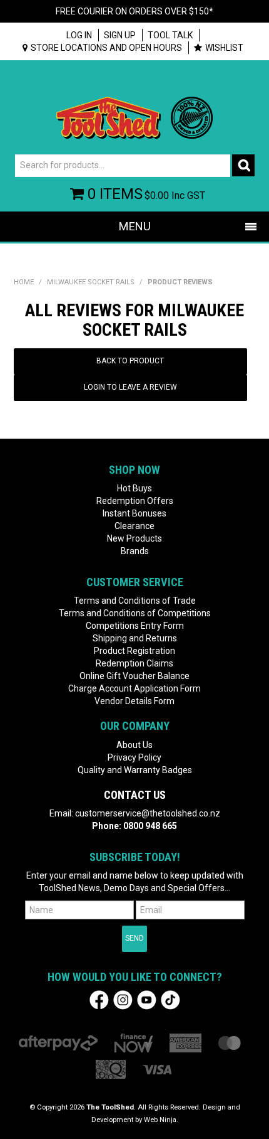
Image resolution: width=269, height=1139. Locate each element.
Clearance (134, 526)
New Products (134, 538)
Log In (79, 35)
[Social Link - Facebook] (99, 999)
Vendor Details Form (134, 701)
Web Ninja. (161, 1120)
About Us (134, 745)
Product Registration (134, 651)
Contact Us (135, 794)
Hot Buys (134, 488)
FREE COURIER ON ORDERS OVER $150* (134, 11)
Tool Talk (170, 35)
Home (24, 282)
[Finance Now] (133, 1043)
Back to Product (130, 360)
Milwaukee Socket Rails (90, 282)
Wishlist (224, 48)
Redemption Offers (134, 501)
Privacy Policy (134, 757)
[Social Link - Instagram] (123, 999)
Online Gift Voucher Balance (134, 676)
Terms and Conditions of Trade (135, 601)
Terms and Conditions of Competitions (135, 613)
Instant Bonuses (134, 513)
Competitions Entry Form (135, 626)
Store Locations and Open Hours (106, 48)
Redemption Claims (134, 663)
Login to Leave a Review (130, 387)
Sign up (120, 35)
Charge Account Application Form (134, 688)
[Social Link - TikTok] (170, 999)
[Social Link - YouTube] (147, 999)
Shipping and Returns (135, 638)
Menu (135, 226)
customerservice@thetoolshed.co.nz (147, 813)
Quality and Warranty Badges (135, 770)
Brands (135, 551)
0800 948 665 (150, 826)
